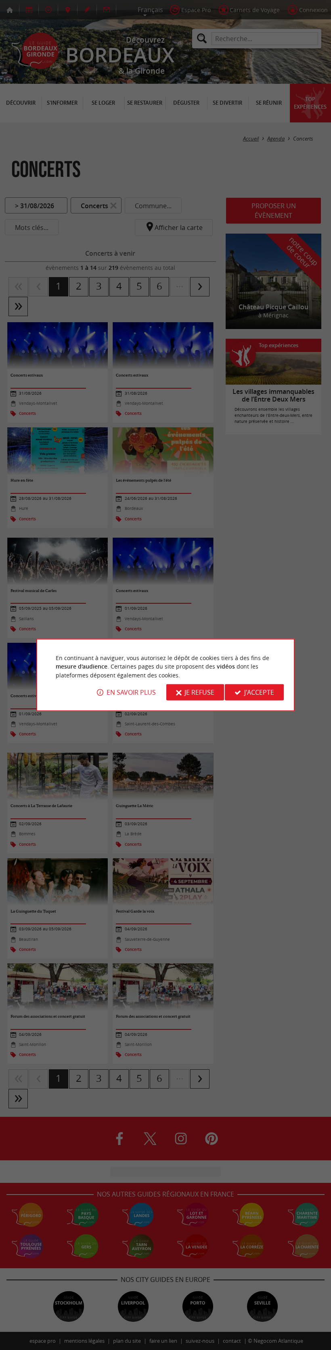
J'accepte (259, 692)
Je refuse (199, 692)
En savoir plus (131, 692)
